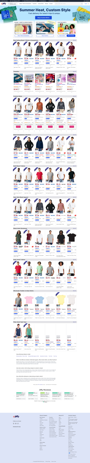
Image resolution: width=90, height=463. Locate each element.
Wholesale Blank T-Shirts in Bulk (21, 356)
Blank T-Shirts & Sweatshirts (25, 3)
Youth (60, 421)
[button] (23, 36)
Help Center (70, 426)
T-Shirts (41, 418)
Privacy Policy (70, 447)
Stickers (46, 3)
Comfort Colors (61, 430)
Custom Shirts (41, 3)
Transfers (34, 3)
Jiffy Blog (69, 443)
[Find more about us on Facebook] (13, 423)
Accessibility (70, 450)
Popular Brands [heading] (62, 426)
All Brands (60, 434)
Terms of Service (71, 449)
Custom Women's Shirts (53, 435)
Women (60, 418)
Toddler (60, 422)
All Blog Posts (70, 445)
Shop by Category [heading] (43, 415)
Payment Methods (71, 435)
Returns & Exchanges (72, 434)
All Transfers (51, 418)
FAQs (69, 430)
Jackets (41, 424)
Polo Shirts (50, 356)
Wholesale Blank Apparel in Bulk (33, 356)
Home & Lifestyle (43, 445)
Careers (69, 439)
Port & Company (61, 433)
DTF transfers (40, 384)
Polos (41, 421)
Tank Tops (55, 356)
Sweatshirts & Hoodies (43, 356)
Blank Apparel (42, 417)
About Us (69, 438)
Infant (60, 424)
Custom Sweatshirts (52, 432)
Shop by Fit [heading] (61, 415)
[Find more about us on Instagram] (15, 423)
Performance (69, 279)
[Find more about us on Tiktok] (18, 423)
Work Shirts (42, 425)
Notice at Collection (71, 455)
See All (74, 40)
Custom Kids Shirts (52, 434)
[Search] (81, 3)
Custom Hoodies (52, 431)
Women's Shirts (42, 428)
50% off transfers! (51, 22)
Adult (60, 417)
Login (86, 3)
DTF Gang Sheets (52, 425)
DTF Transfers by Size (53, 421)
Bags (40, 440)
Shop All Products (62, 436)
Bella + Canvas (61, 429)
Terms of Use (53, 461)
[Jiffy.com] (3, 4)
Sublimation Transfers (53, 422)
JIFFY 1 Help (70, 428)
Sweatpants (42, 434)
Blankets (41, 449)
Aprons (41, 448)
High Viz (41, 443)
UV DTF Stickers (52, 424)
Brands (51, 3)
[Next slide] (86, 14)
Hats (40, 439)
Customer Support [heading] (72, 415)
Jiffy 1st (16, 60)
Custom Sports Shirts (53, 436)
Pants (41, 433)
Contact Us (70, 427)
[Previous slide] (3, 14)
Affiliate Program (71, 442)
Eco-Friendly (74, 217)
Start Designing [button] (71, 35)
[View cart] (88, 3)
